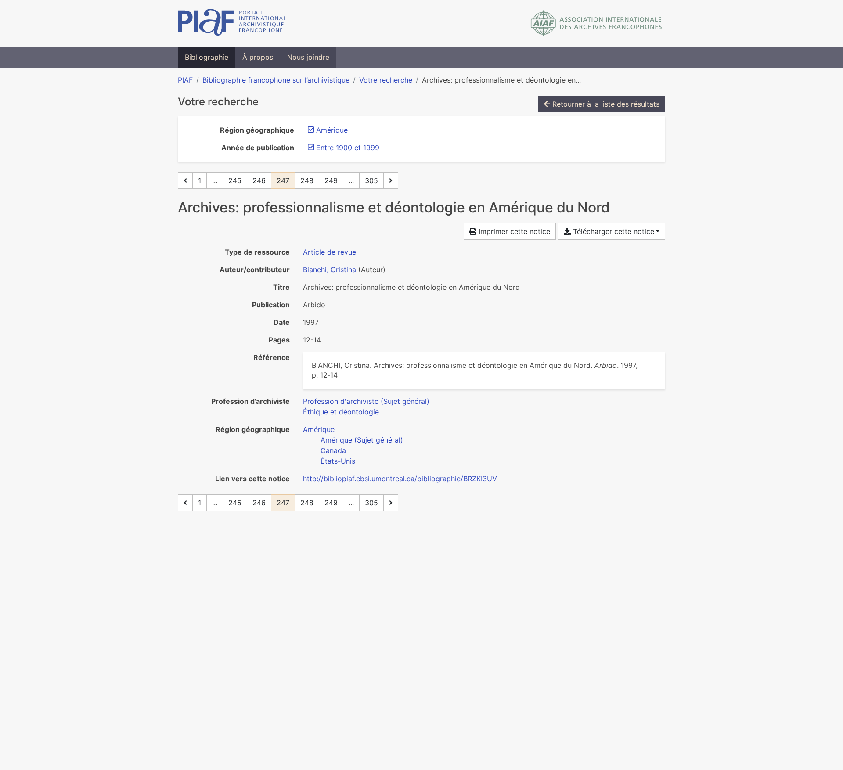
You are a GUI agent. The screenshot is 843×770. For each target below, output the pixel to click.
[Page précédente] (185, 180)
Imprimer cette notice (513, 231)
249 (331, 180)
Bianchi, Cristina (329, 269)
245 (234, 180)
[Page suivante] (390, 180)
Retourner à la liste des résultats (604, 104)
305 (371, 180)
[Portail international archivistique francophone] (232, 23)
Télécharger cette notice (612, 231)
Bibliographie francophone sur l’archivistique (275, 80)
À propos (257, 57)
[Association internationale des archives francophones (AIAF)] (596, 23)
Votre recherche (385, 80)
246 (259, 180)
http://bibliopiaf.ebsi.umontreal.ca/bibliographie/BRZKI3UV (400, 478)
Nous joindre (308, 57)
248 (306, 180)
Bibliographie (206, 57)
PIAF (185, 80)
